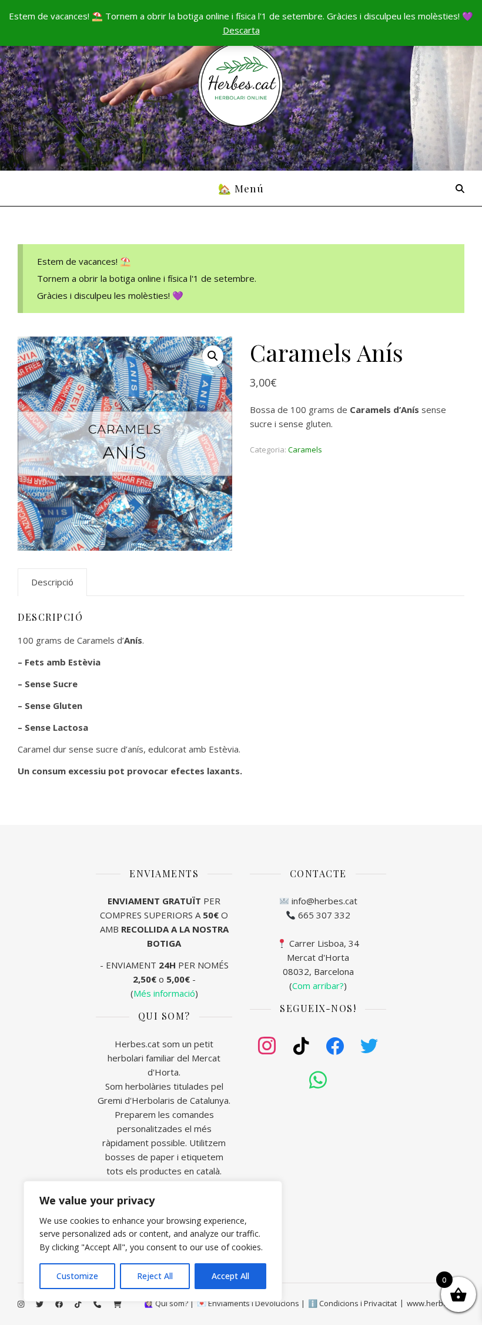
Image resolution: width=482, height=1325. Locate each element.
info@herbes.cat (324, 901)
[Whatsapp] (318, 1080)
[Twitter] (369, 1046)
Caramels (305, 449)
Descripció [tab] (52, 582)
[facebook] (60, 1304)
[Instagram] (267, 1046)
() (318, 985)
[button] (212, 356)
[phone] (98, 1304)
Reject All (155, 1275)
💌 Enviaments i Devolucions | (251, 1303)
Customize (77, 1275)
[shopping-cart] (117, 1304)
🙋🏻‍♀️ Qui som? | (169, 1303)
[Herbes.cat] (241, 85)
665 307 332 (324, 915)
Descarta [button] (241, 30)
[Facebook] (335, 1046)
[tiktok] (79, 1304)
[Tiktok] (301, 1046)
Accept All (230, 1275)
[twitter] (40, 1304)
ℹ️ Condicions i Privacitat (352, 1303)
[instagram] (22, 1304)
